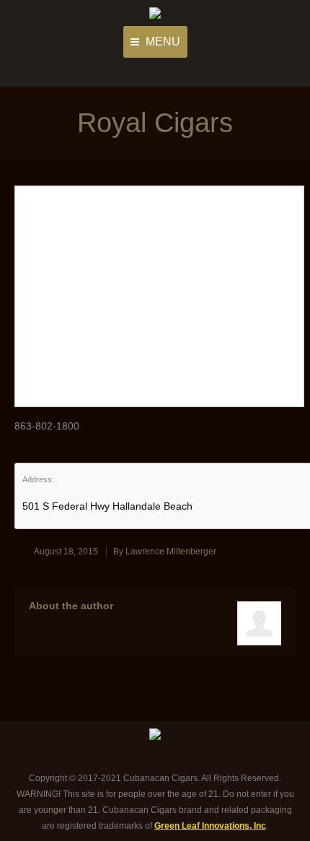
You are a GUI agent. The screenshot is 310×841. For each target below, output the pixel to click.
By (164, 551)
